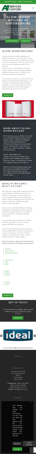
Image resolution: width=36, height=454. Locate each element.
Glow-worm (12, 30)
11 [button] (20, 348)
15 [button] (27, 348)
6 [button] (12, 348)
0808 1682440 (23, 383)
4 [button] (8, 348)
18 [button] (32, 348)
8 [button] (15, 348)
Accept (17, 449)
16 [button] (28, 348)
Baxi (6, 262)
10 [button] (18, 348)
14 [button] (25, 348)
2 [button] (5, 348)
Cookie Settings (29, 443)
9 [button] (17, 348)
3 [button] (7, 348)
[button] (33, 8)
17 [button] (30, 348)
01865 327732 (20, 387)
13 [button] (23, 348)
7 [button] (13, 348)
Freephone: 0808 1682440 (18, 1)
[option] (18, 335)
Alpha (7, 271)
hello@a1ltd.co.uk (20, 389)
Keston (7, 273)
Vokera (7, 282)
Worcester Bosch (11, 253)
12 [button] (22, 348)
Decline (17, 444)
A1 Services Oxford (16, 28)
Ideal (7, 264)
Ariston (7, 275)
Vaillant (8, 249)
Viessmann (9, 260)
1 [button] (3, 348)
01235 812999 (18, 311)
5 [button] (10, 348)
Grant (7, 284)
